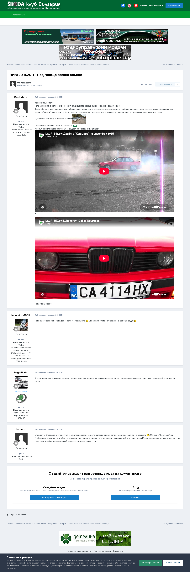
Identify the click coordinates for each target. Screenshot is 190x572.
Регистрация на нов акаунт (54, 497)
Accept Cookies (151, 562)
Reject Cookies (173, 562)
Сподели (147, 84)
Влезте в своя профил (151, 6)
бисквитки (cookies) (16, 563)
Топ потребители (17, 15)
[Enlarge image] (87, 321)
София (39, 85)
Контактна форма (102, 551)
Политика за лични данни (79, 551)
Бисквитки (118, 551)
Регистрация (174, 5)
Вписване (135, 497)
